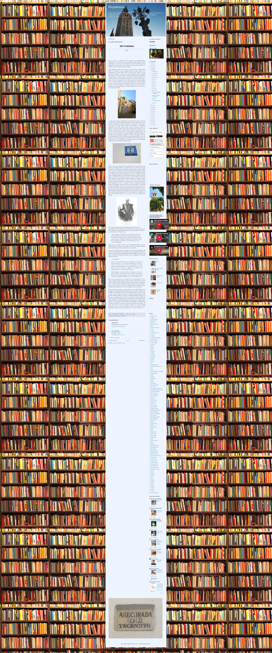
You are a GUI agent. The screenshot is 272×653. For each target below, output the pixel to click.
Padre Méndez (153, 432)
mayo (153, 85)
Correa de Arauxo (154, 341)
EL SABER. (159, 521)
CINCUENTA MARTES (159, 560)
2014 (152, 119)
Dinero (152, 349)
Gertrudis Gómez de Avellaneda (157, 371)
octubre (153, 75)
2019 (152, 111)
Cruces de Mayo (154, 342)
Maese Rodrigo (154, 406)
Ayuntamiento (153, 321)
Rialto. (158, 261)
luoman (136, 644)
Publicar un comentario (114, 337)
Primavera (153, 443)
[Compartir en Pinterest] (134, 314)
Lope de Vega (153, 401)
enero (153, 103)
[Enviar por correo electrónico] (129, 314)
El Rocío (152, 353)
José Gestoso (153, 386)
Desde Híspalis (154, 578)
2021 (152, 107)
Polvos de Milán (154, 440)
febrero (153, 90)
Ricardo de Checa (154, 450)
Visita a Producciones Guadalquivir (159, 552)
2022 (152, 105)
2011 (152, 124)
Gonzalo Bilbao (154, 373)
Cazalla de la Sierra (155, 332)
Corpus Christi (154, 339)
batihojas (152, 487)
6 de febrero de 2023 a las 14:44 (118, 326)
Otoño (152, 430)
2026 (152, 63)
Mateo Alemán (154, 415)
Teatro (152, 472)
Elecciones (153, 356)
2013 (152, 120)
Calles (152, 326)
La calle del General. (156, 100)
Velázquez (153, 481)
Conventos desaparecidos (156, 337)
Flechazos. (154, 98)
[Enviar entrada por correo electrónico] (127, 314)
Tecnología (153, 474)
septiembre (154, 77)
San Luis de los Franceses (156, 455)
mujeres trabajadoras (155, 492)
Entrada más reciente (113, 340)
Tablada (152, 470)
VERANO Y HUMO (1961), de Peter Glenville (160, 542)
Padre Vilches (153, 433)
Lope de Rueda (154, 400)
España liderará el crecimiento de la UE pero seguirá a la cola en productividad (160, 587)
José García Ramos (154, 385)
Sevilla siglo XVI (154, 464)
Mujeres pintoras (154, 423)
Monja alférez (153, 420)
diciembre (154, 71)
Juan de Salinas (154, 393)
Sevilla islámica (154, 459)
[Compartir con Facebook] (133, 314)
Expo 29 (152, 359)
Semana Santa (153, 457)
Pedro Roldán (153, 435)
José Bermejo (153, 383)
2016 (152, 115)
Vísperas (152, 486)
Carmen (152, 329)
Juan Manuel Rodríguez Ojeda (157, 390)
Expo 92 (152, 361)
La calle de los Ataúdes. (159, 276)
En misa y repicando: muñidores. (156, 93)
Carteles (152, 331)
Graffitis (152, 374)
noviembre (154, 73)
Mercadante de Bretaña (155, 416)
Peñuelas (116, 315)
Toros (152, 477)
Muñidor (152, 425)
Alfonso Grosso (154, 315)
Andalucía (153, 317)
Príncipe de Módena (155, 445)
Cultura (152, 346)
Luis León (153, 403)
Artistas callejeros (154, 319)
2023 (152, 69)
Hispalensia (116, 6)
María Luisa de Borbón (155, 413)
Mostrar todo (162, 593)
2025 (152, 65)
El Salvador (153, 354)
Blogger (149, 644)
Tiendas (152, 475)
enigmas (152, 489)
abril (153, 86)
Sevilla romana (154, 460)
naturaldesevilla (154, 559)
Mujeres (152, 422)
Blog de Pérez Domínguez (156, 498)
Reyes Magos (153, 448)
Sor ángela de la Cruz (155, 469)
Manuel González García (156, 410)
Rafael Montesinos (122, 315)
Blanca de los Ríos (154, 324)
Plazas (152, 438)
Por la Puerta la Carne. (160, 269)
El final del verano (159, 500)
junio (153, 83)
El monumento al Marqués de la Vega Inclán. (160, 571)
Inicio (128, 340)
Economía (153, 351)
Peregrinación (153, 437)
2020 (152, 109)
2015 (152, 117)
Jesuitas (152, 381)
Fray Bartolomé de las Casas (156, 366)
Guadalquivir (153, 378)
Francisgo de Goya (154, 364)
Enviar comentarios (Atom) (119, 343)
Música (152, 428)
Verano (152, 482)
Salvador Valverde (154, 454)
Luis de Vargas (154, 405)
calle (114, 315)
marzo (153, 88)
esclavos (152, 491)
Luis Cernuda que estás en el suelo (159, 532)
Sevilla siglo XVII (154, 465)
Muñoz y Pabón (154, 427)
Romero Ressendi (154, 452)
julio (153, 81)
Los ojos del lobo (154, 539)
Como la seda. (159, 282)
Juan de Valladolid (154, 395)
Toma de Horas (154, 530)
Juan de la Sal (153, 396)
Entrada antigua (142, 340)
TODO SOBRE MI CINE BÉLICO (156, 509)
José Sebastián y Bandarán (156, 388)
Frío (151, 368)
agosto (153, 79)
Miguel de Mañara (154, 418)
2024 (152, 67)
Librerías (152, 398)
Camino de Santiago (155, 327)
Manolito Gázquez (154, 408)
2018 (152, 113)
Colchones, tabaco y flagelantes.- (156, 96)
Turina (152, 479)
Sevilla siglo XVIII (154, 467)
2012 (152, 122)
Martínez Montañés (154, 411)
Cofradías (153, 336)
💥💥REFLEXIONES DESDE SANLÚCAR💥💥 (156, 519)
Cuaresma (153, 344)
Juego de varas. (153, 48)
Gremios (152, 376)
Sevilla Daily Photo (155, 568)
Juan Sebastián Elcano (155, 391)
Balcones (152, 322)
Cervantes (153, 334)
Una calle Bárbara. (158, 290)
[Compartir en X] (131, 314)
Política (152, 442)
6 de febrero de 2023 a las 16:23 (118, 334)
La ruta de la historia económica (155, 582)
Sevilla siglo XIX (154, 462)
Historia (152, 379)
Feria (152, 363)
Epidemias (153, 358)
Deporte (152, 347)
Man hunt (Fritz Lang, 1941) (160, 511)
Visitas (152, 484)
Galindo (152, 369)
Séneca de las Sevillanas (156, 549)
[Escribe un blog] (130, 314)
